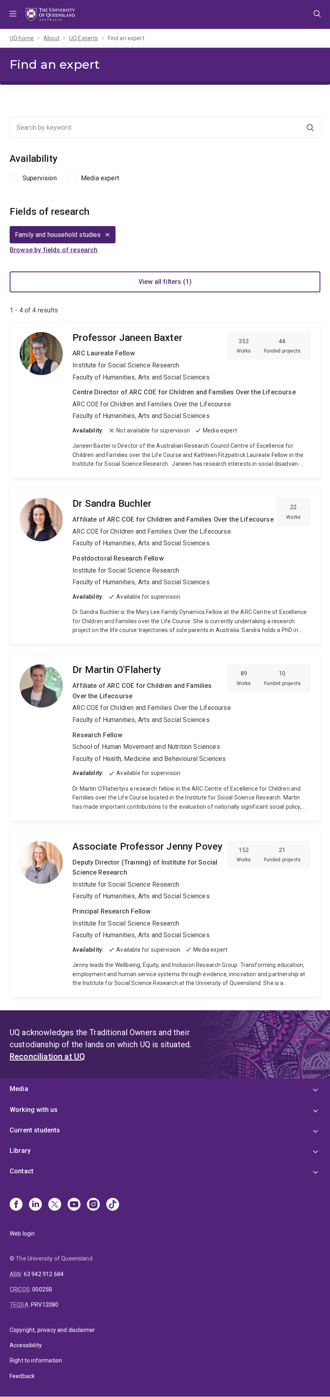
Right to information (36, 1360)
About (51, 38)
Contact (21, 1171)
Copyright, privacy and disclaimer (52, 1330)
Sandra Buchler (165, 566)
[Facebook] (16, 1205)
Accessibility (26, 1345)
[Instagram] (93, 1205)
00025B (42, 1289)
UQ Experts (83, 38)
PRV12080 (44, 1304)
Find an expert (126, 38)
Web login (22, 1233)
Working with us (34, 1110)
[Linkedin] (35, 1205)
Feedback (22, 1376)
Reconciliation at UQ (47, 1056)
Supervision (40, 178)
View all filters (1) (165, 282)
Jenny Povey (165, 914)
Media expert (100, 178)
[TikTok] (112, 1205)
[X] (54, 1205)
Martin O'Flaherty (165, 738)
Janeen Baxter (165, 400)
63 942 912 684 (44, 1274)
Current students (35, 1130)
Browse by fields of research (53, 250)
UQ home (22, 38)
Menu (13, 14)
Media (19, 1089)
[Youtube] (74, 1205)
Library (20, 1150)
